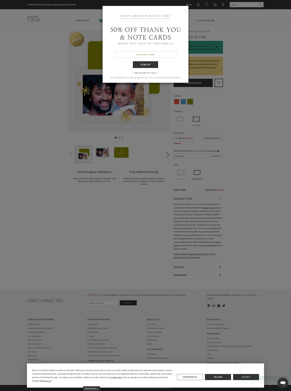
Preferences (190, 377)
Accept (246, 377)
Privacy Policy (174, 77)
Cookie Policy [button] (116, 377)
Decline (218, 377)
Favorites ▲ (91, 388)
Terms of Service (156, 77)
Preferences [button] (45, 381)
